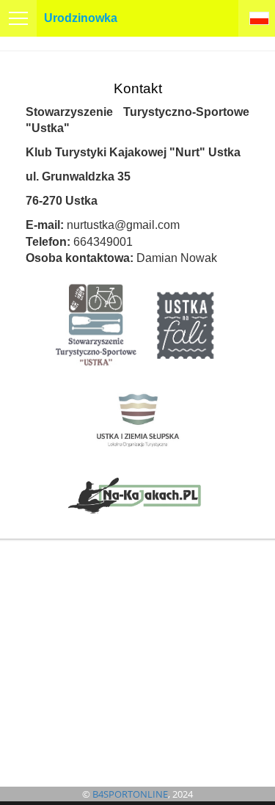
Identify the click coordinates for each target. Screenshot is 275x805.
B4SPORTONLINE (130, 794)
